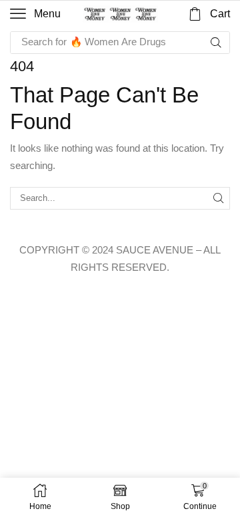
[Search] (216, 42)
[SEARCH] (218, 198)
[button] (35, 14)
